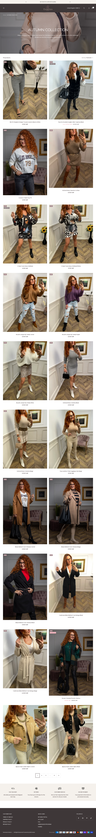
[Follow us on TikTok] (91, 818)
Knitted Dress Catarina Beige (25, 471)
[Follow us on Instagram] (83, 818)
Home (4, 15)
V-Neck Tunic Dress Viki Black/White (71, 266)
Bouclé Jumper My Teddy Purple (71, 334)
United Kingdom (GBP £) (73, 8)
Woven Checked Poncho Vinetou (71, 698)
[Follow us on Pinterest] (87, 818)
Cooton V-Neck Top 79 (25, 198)
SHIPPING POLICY (7, 819)
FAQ (39, 822)
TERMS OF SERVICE (8, 817)
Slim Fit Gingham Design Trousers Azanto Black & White (25, 122)
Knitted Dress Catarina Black (71, 403)
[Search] (84, 8)
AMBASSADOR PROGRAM (44, 824)
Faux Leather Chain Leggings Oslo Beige (71, 471)
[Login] (89, 8)
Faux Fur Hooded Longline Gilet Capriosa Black (71, 122)
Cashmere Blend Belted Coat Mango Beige (25, 691)
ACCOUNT (41, 819)
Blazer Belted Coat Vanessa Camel (25, 547)
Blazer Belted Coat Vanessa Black (25, 622)
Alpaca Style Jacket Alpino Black (71, 766)
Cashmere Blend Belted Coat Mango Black (71, 615)
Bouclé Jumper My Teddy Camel (25, 334)
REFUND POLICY (7, 824)
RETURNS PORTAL (42, 817)
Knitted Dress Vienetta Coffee (71, 190)
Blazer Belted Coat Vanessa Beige (71, 547)
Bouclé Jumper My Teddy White (25, 403)
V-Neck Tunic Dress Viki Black (25, 266)
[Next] (58, 775)
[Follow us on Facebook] (78, 818)
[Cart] (92, 8)
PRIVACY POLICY (7, 822)
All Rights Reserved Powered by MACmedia (24, 832)
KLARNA (40, 826)
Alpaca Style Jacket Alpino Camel (25, 766)
